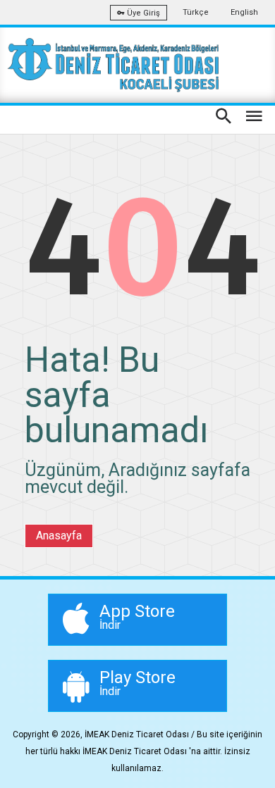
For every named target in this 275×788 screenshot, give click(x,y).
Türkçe (196, 12)
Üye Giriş (142, 13)
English (244, 12)
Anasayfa (59, 535)
